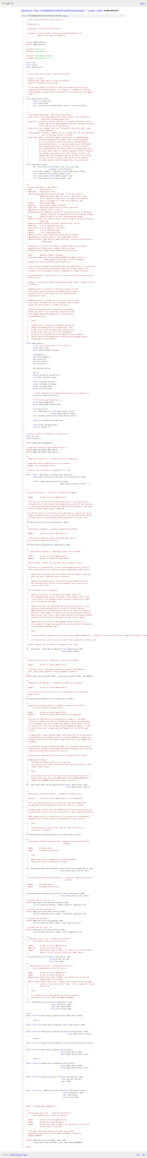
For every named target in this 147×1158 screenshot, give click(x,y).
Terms (25, 1155)
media (99, 10)
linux (36, 10)
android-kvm (26, 10)
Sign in (142, 3)
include (91, 10)
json (143, 1155)
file (65, 16)
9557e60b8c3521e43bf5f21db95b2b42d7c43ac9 (62, 10)
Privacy (18, 1155)
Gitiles (13, 1155)
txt (138, 1155)
